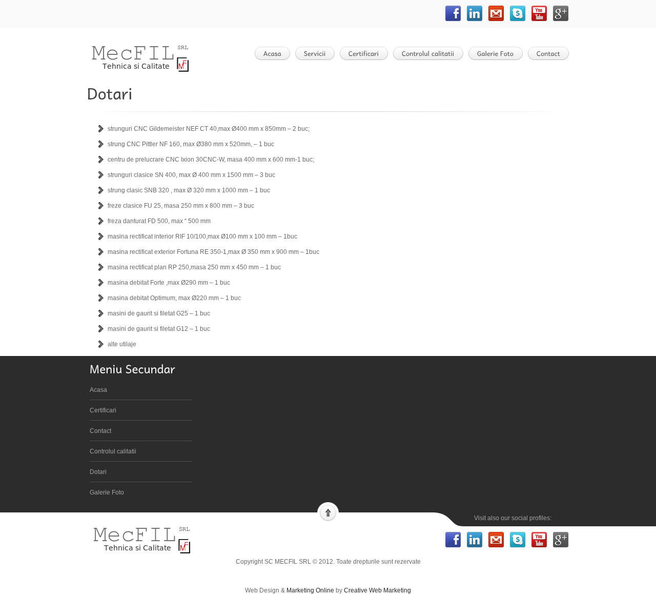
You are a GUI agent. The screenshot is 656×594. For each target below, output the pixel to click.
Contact (100, 430)
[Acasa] (275, 53)
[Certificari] (367, 53)
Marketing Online (310, 590)
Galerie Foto (107, 492)
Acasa (98, 389)
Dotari (98, 472)
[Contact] (551, 53)
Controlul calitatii (113, 451)
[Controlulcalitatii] (431, 53)
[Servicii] (318, 53)
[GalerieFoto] (499, 53)
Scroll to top (328, 512)
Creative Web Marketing (377, 590)
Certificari (103, 410)
